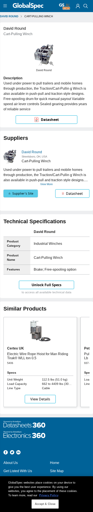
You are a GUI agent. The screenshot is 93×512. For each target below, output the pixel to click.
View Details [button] (40, 399)
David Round (32, 152)
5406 (10, 363)
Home (54, 463)
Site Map (57, 471)
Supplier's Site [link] (22, 193)
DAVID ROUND (9, 16)
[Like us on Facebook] (5, 453)
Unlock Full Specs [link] (46, 285)
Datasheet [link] (50, 119)
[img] (78, 6)
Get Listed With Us (17, 471)
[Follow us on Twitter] (12, 453)
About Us (10, 463)
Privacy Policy (48, 495)
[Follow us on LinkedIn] (18, 453)
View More (46, 184)
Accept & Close (45, 504)
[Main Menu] (6, 6)
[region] (46, 494)
